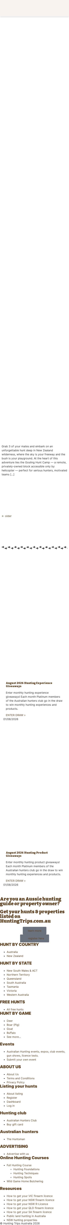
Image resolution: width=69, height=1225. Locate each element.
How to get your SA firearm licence (29, 1212)
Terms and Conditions (20, 1078)
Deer (10, 1020)
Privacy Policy (16, 1082)
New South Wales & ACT (22, 970)
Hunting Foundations (26, 1169)
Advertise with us (18, 1153)
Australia (12, 952)
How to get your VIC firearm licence (30, 1196)
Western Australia (18, 994)
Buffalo (11, 1032)
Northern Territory (18, 974)
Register (12, 1097)
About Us (13, 1074)
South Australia (16, 982)
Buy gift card (15, 1124)
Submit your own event (21, 1059)
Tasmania (13, 986)
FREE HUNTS (12, 1002)
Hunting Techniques (25, 1173)
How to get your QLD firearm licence (30, 1208)
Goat (10, 1028)
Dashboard (14, 1101)
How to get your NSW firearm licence (30, 1200)
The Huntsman (16, 1139)
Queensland (14, 978)
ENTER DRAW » (16, 715)
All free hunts (15, 1009)
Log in (11, 1105)
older (7, 516)
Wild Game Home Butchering (25, 1181)
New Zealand (15, 956)
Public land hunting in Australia (26, 1216)
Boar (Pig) (13, 1024)
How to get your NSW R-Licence (27, 1204)
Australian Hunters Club (22, 1120)
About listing (15, 1093)
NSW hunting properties (22, 1220)
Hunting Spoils (22, 1177)
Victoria (12, 990)
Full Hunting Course (19, 1165)
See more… (14, 1036)
